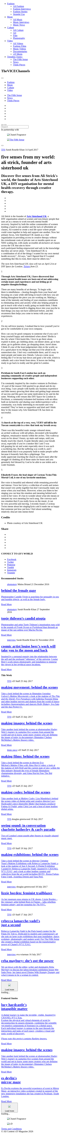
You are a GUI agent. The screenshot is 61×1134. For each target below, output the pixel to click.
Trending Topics (14, 56)
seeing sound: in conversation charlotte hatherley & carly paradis (28, 827)
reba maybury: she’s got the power (27, 961)
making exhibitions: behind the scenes (29, 854)
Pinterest (11, 564)
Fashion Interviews (22, 9)
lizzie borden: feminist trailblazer (26, 893)
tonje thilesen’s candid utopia (23, 618)
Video (10, 41)
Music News (19, 25)
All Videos (18, 43)
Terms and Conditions (11, 1129)
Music (10, 17)
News (16, 62)
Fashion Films (19, 46)
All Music (17, 19)
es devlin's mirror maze (11, 1080)
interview (11, 640)
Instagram (11, 570)
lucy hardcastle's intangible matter (14, 1007)
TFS (3, 149)
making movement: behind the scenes (29, 687)
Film (15, 35)
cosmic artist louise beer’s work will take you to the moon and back (28, 648)
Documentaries (20, 51)
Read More (6, 604)
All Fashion (18, 6)
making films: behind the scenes (25, 756)
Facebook (11, 559)
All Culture (18, 30)
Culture (10, 27)
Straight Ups (19, 14)
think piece (12, 750)
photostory (12, 584)
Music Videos (19, 49)
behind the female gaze (18, 590)
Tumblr (10, 567)
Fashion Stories (20, 11)
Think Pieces (19, 64)
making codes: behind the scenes (25, 792)
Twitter (10, 562)
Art (14, 33)
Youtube (11, 572)
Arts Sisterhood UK (36, 216)
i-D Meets (17, 54)
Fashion (11, 3)
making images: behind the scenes (26, 723)
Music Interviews (21, 22)
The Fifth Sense (20, 59)
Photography (19, 38)
